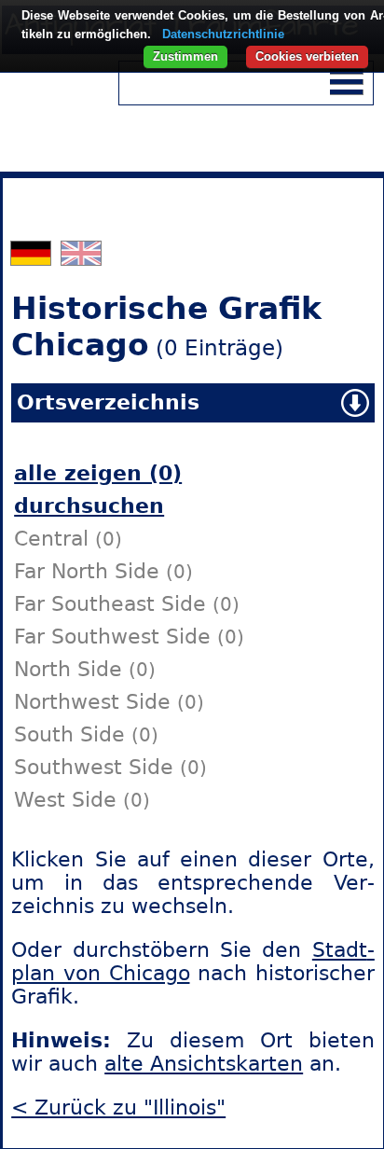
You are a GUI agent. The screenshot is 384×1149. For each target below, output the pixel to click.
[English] (81, 258)
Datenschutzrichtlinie (223, 34)
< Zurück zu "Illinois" (118, 1107)
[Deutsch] (33, 258)
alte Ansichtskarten (203, 1063)
